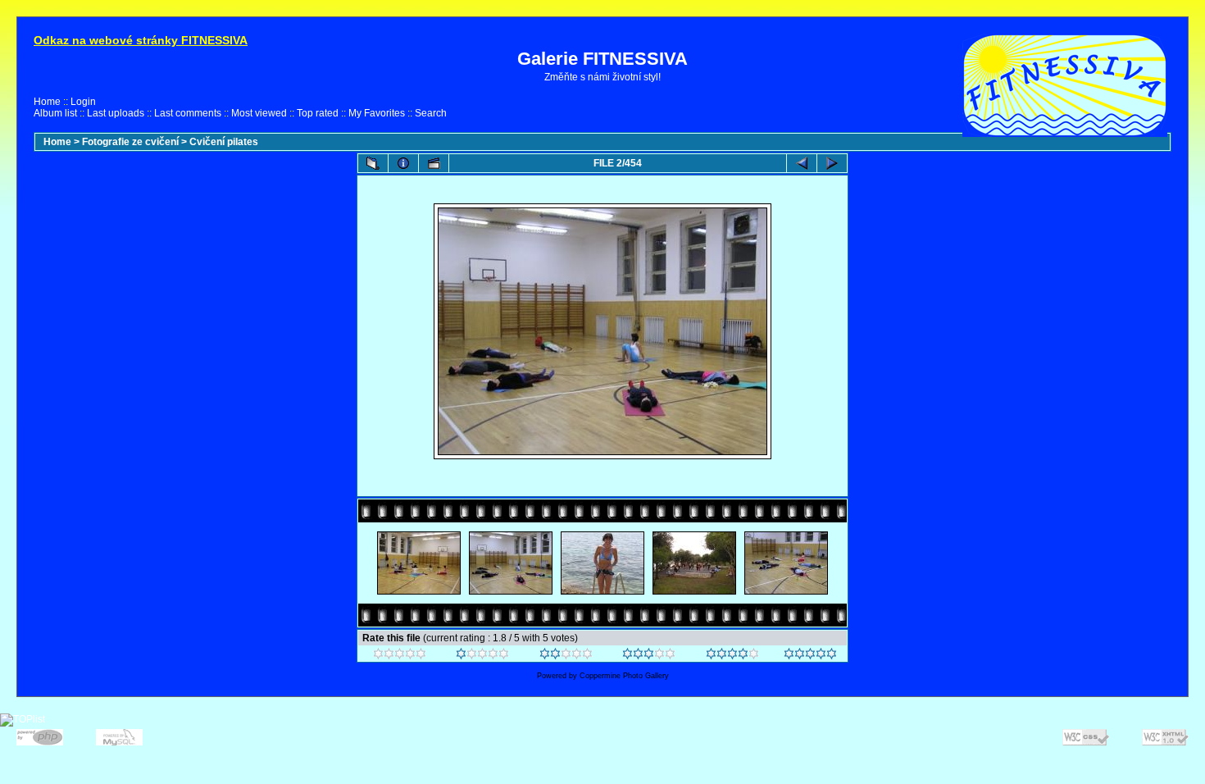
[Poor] (482, 656)
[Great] (810, 656)
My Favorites (376, 113)
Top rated (318, 113)
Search (431, 113)
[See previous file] (801, 163)
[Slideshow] (433, 163)
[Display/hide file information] (403, 163)
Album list (55, 113)
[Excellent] (732, 656)
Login (83, 101)
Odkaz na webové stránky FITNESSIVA (141, 40)
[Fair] (566, 656)
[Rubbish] (399, 656)
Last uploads (115, 113)
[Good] (648, 656)
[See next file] (832, 163)
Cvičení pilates (223, 142)
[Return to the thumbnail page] (373, 163)
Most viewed (259, 113)
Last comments (187, 113)
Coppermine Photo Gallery (624, 676)
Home (47, 101)
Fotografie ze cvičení (130, 142)
